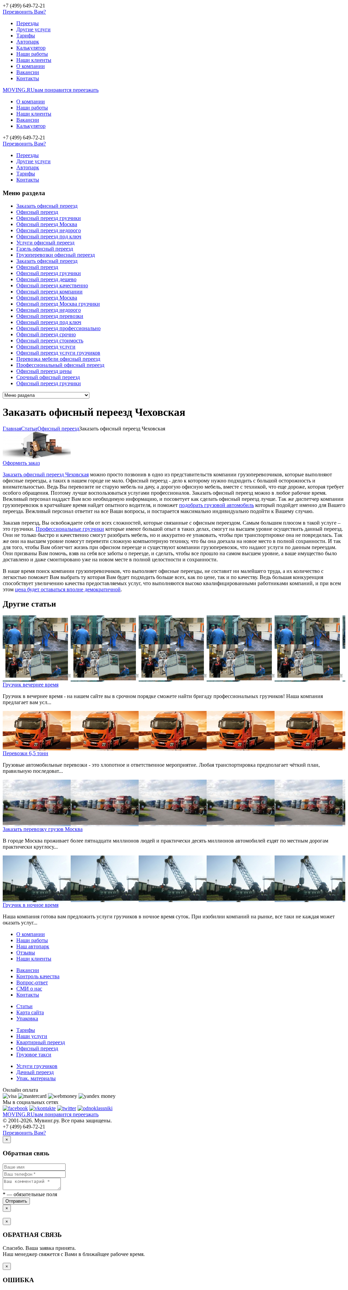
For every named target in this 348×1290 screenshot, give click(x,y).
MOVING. (51, 90)
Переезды (27, 23)
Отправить (16, 1201)
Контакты (27, 78)
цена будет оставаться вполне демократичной (68, 589)
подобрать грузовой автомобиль (216, 505)
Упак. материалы (36, 1078)
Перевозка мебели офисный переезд (58, 359)
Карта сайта (30, 1012)
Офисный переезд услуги (45, 347)
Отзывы (25, 952)
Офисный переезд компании (49, 291)
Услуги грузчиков (36, 1066)
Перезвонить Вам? (24, 12)
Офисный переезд (37, 212)
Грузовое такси (33, 1054)
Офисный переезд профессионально (58, 328)
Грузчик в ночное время (30, 905)
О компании (30, 66)
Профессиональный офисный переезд (60, 365)
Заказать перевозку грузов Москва (43, 829)
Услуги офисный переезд (45, 242)
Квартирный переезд (40, 1042)
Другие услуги (33, 29)
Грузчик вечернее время (30, 685)
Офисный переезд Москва (46, 224)
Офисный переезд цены (44, 371)
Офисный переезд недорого (48, 230)
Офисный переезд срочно (46, 334)
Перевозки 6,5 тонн (25, 753)
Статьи (24, 1006)
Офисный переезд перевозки (49, 316)
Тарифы (25, 35)
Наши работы (32, 54)
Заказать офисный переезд (46, 206)
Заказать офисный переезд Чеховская (46, 474)
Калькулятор (31, 48)
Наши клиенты (33, 60)
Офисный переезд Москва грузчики (58, 304)
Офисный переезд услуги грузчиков (58, 353)
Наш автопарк (32, 946)
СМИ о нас (29, 988)
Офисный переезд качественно (52, 285)
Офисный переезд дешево (46, 279)
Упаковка (27, 1018)
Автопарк (27, 42)
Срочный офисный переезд (48, 377)
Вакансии (27, 72)
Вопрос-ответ (32, 982)
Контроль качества (37, 976)
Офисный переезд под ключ (48, 236)
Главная (12, 428)
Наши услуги (31, 1036)
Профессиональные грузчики (70, 529)
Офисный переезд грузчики (48, 218)
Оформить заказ (21, 463)
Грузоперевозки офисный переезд (55, 255)
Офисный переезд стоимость (49, 340)
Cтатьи (29, 428)
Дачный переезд (35, 1072)
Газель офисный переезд (44, 249)
